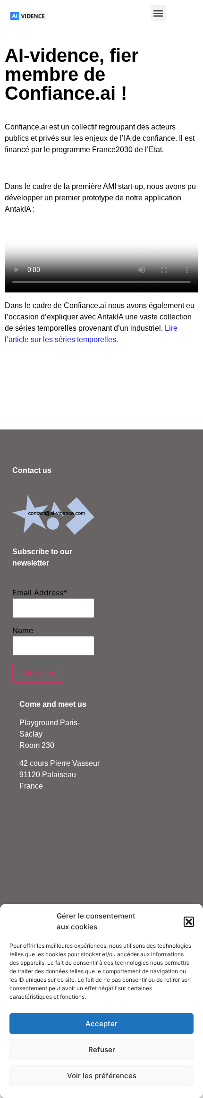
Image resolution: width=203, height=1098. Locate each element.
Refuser (101, 1049)
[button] (189, 921)
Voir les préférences (101, 1075)
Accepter (101, 1023)
